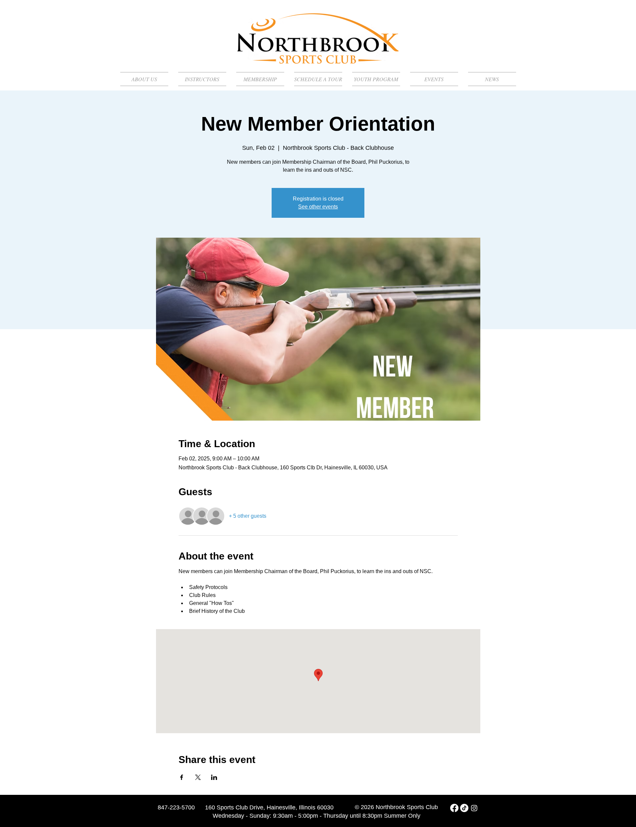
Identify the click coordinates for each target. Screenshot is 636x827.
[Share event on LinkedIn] (214, 777)
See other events (318, 206)
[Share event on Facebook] (182, 777)
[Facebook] (454, 808)
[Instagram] (474, 808)
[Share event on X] (198, 777)
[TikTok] (464, 808)
